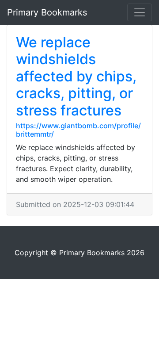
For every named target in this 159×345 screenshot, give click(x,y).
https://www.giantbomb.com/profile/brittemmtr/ (78, 129)
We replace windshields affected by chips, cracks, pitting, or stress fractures (76, 76)
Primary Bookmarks (47, 12)
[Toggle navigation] (139, 12)
